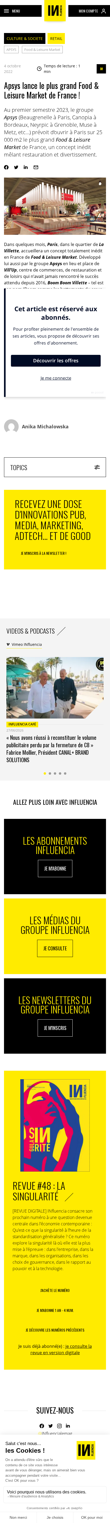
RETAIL (56, 38)
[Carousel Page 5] (65, 773)
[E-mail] (36, 167)
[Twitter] (16, 167)
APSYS (11, 49)
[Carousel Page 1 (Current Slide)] (45, 773)
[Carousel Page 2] (50, 773)
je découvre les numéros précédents (55, 1330)
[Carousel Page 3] (55, 773)
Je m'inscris (55, 1027)
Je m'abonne (55, 868)
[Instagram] (59, 1426)
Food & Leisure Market (42, 49)
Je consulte (55, 948)
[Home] (55, 10)
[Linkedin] (26, 167)
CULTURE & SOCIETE (25, 38)
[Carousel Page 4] (60, 773)
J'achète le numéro (55, 1290)
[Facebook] (6, 167)
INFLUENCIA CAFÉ (22, 724)
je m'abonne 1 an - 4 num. (55, 1310)
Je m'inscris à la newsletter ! (43, 553)
